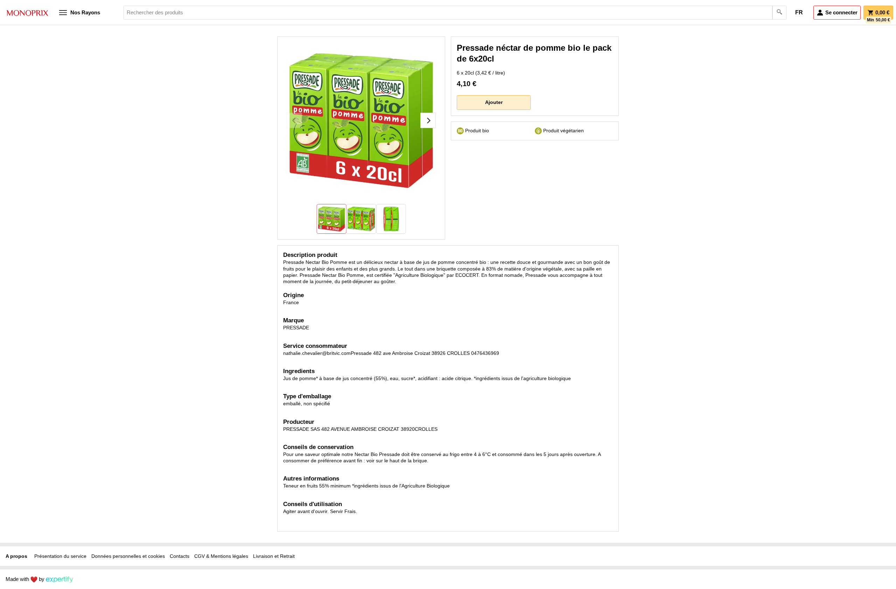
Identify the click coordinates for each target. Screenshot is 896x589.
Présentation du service (60, 556)
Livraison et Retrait (274, 556)
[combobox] (455, 13)
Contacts (179, 556)
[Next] (428, 120)
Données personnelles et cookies (128, 556)
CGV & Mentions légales (221, 556)
